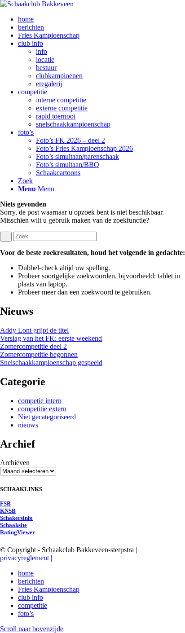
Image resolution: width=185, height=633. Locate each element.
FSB (5, 503)
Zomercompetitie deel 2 (33, 346)
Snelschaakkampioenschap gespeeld (51, 362)
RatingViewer (17, 532)
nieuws (28, 425)
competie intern (40, 400)
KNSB (8, 510)
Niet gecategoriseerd (47, 417)
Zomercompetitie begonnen (39, 354)
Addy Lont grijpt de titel (34, 330)
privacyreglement (24, 558)
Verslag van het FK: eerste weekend (51, 338)
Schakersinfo (16, 517)
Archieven (15, 462)
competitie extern (42, 409)
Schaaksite (13, 525)
